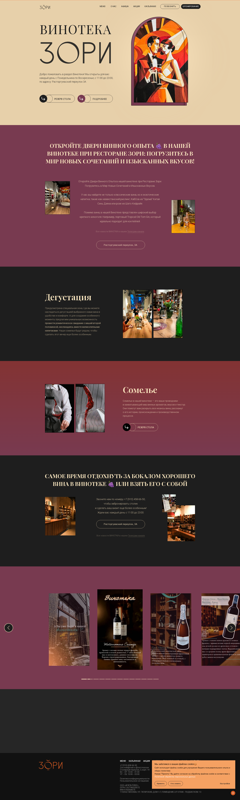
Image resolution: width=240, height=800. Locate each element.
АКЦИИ (146, 761)
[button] (191, 6)
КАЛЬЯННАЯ (134, 761)
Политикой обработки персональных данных (175, 777)
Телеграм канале (135, 231)
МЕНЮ (123, 761)
